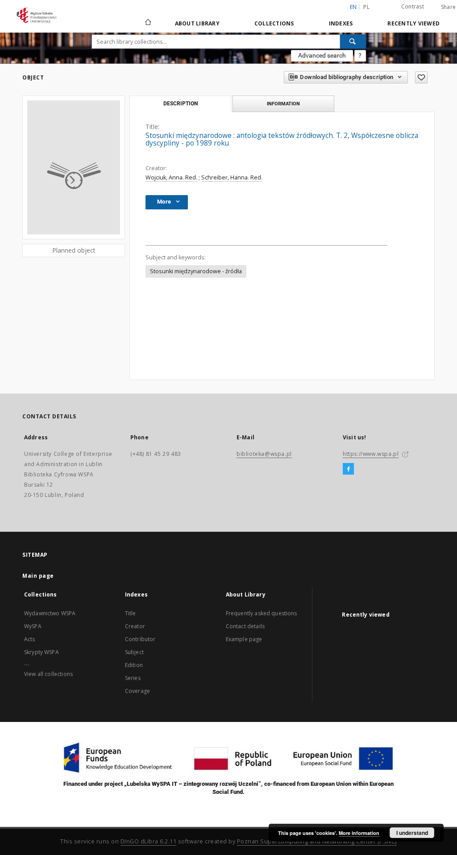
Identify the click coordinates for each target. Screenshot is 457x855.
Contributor (140, 639)
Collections (274, 23)
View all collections (48, 674)
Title (130, 613)
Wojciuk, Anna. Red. (171, 177)
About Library (197, 23)
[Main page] (147, 23)
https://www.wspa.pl (371, 454)
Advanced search (322, 55)
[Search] (353, 41)
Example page (244, 639)
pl (366, 7)
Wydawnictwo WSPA (49, 613)
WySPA (33, 626)
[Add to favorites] (421, 77)
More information (359, 833)
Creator (135, 626)
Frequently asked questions (261, 613)
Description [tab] (180, 103)
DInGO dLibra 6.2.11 (148, 841)
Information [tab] (283, 103)
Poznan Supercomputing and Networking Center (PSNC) (317, 841)
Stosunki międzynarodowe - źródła (196, 271)
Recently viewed (413, 23)
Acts (29, 639)
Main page (38, 576)
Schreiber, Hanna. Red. (231, 177)
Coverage (137, 691)
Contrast (412, 6)
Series (133, 678)
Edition (134, 665)
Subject (134, 652)
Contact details (245, 626)
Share (448, 7)
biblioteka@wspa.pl (264, 454)
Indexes (341, 23)
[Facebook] (348, 469)
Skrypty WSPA (41, 652)
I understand (412, 833)
